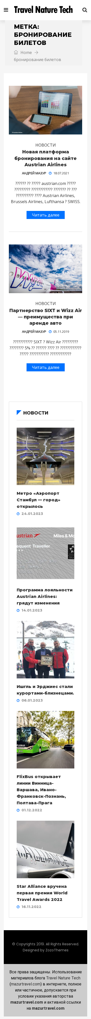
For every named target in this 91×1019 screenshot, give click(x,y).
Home (25, 52)
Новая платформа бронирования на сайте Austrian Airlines (45, 158)
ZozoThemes (57, 950)
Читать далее (45, 215)
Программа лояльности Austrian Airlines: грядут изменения (45, 596)
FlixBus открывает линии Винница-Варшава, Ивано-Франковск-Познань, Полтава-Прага (41, 789)
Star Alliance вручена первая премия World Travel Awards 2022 (42, 893)
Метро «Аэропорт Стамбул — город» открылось (38, 500)
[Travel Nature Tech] (45, 10)
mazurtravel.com (25, 984)
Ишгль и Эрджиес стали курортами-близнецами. (45, 690)
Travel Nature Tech (63, 978)
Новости (45, 145)
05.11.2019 (61, 331)
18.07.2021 (61, 173)
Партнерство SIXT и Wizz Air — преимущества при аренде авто (45, 317)
